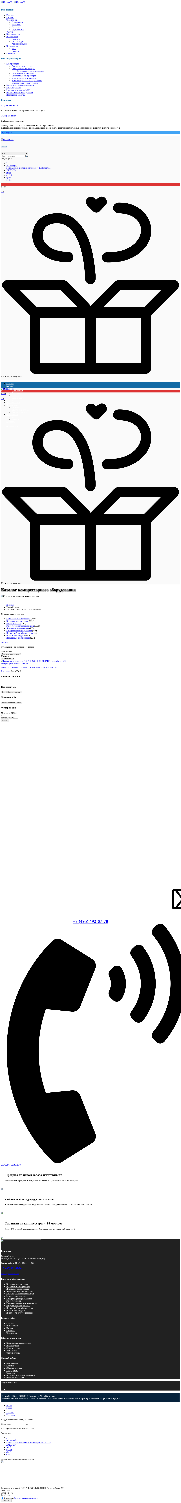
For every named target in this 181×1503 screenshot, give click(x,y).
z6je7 (8, 173)
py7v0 (9, 175)
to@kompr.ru (6, 132)
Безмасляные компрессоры (24, 76)
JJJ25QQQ (11, 170)
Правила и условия (15, 1378)
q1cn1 (9, 180)
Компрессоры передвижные (24, 78)
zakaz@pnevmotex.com (10, 1274)
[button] (90, 188)
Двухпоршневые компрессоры (30, 71)
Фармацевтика (13, 1353)
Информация (12, 46)
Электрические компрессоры (25, 83)
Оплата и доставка (20, 41)
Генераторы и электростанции (20, 85)
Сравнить (10, 1373)
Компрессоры (12, 64)
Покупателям (12, 36)
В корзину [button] (6, 671)
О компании (11, 20)
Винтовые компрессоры (22, 66)
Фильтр (5, 720)
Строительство (13, 1348)
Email (3, 1495)
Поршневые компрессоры (23, 68)
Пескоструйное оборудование (19, 92)
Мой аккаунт (12, 1363)
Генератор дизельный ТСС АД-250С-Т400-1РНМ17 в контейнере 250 (28, 667)
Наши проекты (13, 34)
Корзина (10, 1366)
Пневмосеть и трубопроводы (19, 1313)
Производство (12, 1346)
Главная (10, 15)
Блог (14, 48)
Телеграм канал (8, 116)
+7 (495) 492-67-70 (9, 105)
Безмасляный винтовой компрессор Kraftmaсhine (28, 168)
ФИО (3, 1490)
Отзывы (15, 27)
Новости (15, 51)
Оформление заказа (15, 1368)
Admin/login (11, 165)
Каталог (10, 17)
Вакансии (16, 25)
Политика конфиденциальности (20, 1375)
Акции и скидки (19, 44)
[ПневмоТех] (14, 2)
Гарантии (16, 39)
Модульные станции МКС (18, 90)
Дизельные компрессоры (23, 73)
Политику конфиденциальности (25, 1498)
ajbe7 (8, 177)
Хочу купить (12, 1370)
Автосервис (11, 1350)
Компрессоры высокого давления (27, 80)
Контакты (10, 53)
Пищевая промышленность (18, 1343)
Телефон (5, 1493)
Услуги (9, 32)
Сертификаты (18, 29)
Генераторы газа (13, 88)
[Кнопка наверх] (175, 1497)
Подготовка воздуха (15, 95)
